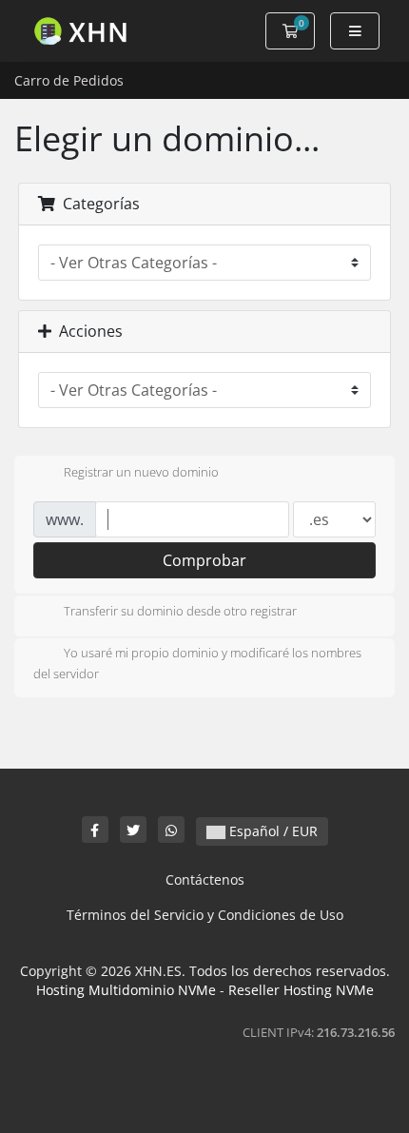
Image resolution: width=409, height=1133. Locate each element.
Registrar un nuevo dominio (141, 471)
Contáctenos (205, 879)
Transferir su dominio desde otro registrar (180, 611)
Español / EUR (271, 831)
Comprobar (204, 560)
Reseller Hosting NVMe (301, 990)
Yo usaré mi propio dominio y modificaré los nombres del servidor (197, 664)
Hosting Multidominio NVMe (126, 990)
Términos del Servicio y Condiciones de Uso (205, 915)
